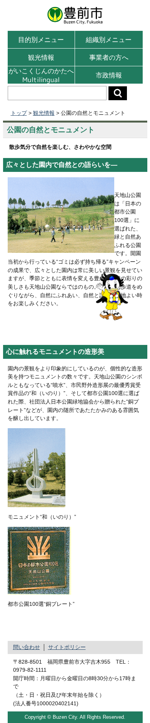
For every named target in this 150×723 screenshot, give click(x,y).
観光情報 (41, 57)
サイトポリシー (67, 647)
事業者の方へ (108, 57)
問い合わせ (26, 647)
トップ (19, 113)
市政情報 (109, 75)
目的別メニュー (41, 39)
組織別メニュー (109, 39)
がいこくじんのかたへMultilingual (41, 75)
